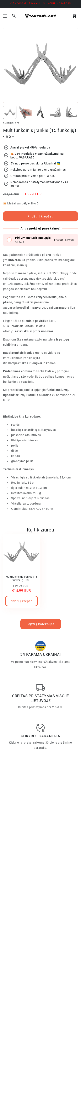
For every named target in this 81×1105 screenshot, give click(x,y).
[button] (4, 16)
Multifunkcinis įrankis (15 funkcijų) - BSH (21, 578)
